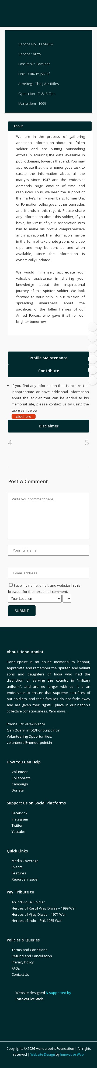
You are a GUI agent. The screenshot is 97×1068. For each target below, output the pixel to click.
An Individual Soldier (28, 902)
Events (17, 866)
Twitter (17, 825)
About (18, 126)
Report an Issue (24, 879)
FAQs (16, 968)
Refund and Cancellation (32, 956)
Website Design (42, 1054)
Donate (18, 790)
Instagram (20, 819)
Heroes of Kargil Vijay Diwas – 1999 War (44, 908)
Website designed (30, 992)
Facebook (19, 813)
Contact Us (20, 974)
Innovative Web (72, 1054)
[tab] (48, 358)
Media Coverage (25, 860)
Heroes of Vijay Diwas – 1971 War (39, 914)
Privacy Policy (23, 962)
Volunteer (20, 771)
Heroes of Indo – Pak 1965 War (37, 920)
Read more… (58, 711)
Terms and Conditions (29, 949)
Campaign (20, 784)
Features (19, 873)
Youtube (18, 831)
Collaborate (21, 777)
